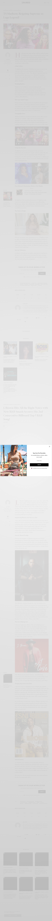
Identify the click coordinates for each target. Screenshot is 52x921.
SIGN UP (39, 464)
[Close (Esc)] (49, 447)
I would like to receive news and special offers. (40, 468)
